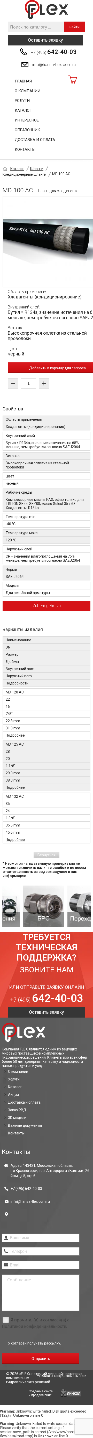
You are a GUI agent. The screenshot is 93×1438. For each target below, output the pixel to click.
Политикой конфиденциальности (34, 1326)
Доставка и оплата (35, 139)
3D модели (17, 1118)
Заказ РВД (17, 1110)
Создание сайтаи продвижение (41, 1393)
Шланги (36, 169)
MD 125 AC (15, 744)
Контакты (25, 149)
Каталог (23, 110)
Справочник (27, 130)
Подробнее (15, 735)
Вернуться (46, 855)
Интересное (27, 120)
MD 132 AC (15, 796)
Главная (23, 81)
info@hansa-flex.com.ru (54, 64)
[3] (69, 906)
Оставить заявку (45, 40)
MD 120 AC (15, 692)
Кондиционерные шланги (24, 174)
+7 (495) (54, 51)
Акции (13, 1095)
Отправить (41, 1359)
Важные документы (25, 1125)
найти (74, 27)
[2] (25, 906)
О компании (27, 91)
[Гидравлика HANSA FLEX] (46, 9)
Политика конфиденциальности (62, 1376)
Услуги (22, 100)
